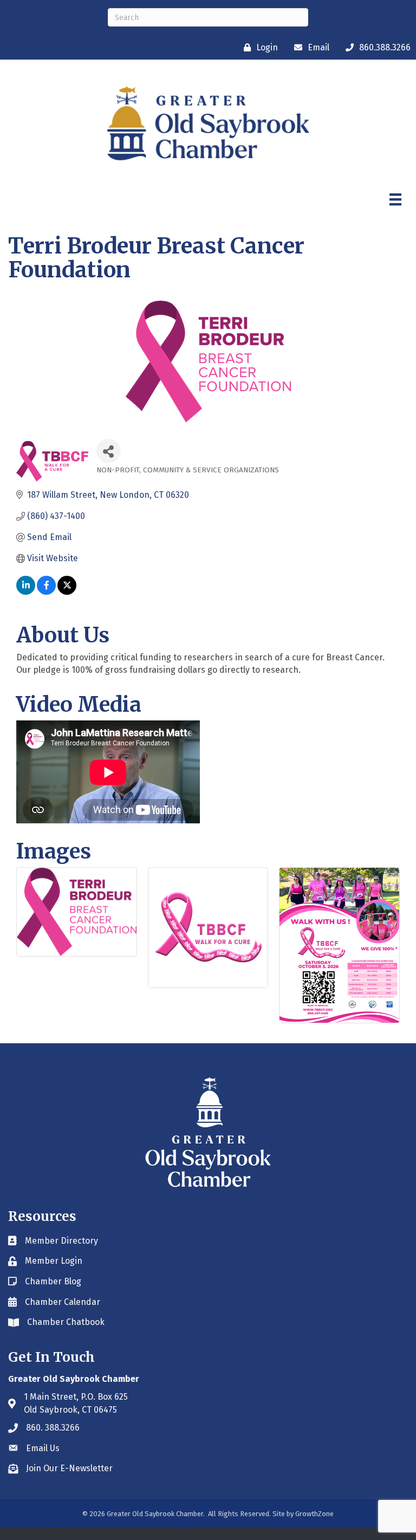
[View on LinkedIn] (25, 592)
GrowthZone (314, 1514)
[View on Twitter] (66, 592)
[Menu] (395, 199)
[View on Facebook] (46, 592)
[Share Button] (108, 451)
